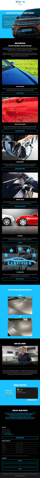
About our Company (20, 279)
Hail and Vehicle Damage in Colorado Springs (20, 416)
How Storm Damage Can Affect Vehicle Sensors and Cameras (20, 417)
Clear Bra (20, 243)
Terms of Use (20, 475)
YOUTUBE (20, 469)
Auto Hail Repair (20, 93)
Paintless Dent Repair (20, 131)
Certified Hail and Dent (7, 48)
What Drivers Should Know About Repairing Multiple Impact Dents (20, 413)
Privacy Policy (16, 475)
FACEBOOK (20, 461)
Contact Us (23, 475)
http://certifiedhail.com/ (9, 434)
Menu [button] (20, 4)
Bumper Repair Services (20, 169)
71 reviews (11, 393)
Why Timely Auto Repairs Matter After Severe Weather (20, 414)
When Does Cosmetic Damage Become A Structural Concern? (20, 418)
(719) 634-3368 (20, 32)
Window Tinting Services (20, 206)
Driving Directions (20, 438)
